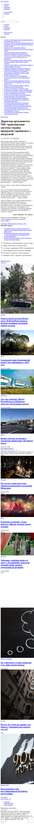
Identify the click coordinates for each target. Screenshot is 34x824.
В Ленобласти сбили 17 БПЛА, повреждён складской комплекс (16, 86)
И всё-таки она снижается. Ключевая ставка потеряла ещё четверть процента (17, 106)
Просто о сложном (6, 659)
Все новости (4, 117)
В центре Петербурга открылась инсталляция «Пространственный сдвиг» (16, 103)
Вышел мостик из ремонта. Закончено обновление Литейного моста (16, 53)
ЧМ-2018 (16, 138)
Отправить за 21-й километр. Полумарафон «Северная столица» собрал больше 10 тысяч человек (16, 73)
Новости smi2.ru (5, 261)
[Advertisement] (17, 590)
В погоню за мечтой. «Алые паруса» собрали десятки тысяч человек (16, 524)
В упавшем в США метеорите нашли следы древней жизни (17, 244)
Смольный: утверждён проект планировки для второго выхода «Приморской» (18, 89)
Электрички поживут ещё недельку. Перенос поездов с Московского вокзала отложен (18, 62)
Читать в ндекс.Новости (10, 223)
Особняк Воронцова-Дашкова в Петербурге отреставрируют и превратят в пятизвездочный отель (16, 99)
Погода (3, 314)
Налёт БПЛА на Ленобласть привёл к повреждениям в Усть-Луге (18, 65)
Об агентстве (8, 12)
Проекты (7, 9)
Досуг (2, 518)
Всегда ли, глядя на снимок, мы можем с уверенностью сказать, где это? (16, 726)
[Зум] (6, 821)
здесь (7, 220)
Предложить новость (7, 448)
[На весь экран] (5, 821)
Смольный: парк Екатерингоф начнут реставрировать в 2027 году (18, 40)
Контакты (7, 802)
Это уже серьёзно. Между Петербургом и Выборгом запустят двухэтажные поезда (18, 49)
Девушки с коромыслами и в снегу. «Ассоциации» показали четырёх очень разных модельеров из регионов (15, 563)
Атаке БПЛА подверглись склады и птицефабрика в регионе (17, 110)
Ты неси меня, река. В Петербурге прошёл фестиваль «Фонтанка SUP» (17, 95)
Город (2, 356)
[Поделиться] (3, 821)
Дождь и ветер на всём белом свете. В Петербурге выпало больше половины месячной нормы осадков (18, 44)
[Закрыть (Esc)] (1, 821)
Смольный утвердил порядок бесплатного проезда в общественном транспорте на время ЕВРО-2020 (18, 230)
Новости (6, 4)
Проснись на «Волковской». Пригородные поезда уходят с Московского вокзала (17, 77)
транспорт (4, 395)
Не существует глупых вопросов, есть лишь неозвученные (16, 663)
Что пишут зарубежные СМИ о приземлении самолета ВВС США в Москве (17, 249)
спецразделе (8, 219)
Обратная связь (8, 803)
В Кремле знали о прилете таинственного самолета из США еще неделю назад (16, 256)
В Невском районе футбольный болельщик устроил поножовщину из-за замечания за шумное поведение (17, 235)
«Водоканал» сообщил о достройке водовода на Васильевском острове (18, 92)
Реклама (6, 13)
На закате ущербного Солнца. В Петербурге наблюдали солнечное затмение (17, 69)
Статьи (6, 6)
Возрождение (5, 785)
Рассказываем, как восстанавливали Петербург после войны (14, 791)
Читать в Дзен (22, 223)
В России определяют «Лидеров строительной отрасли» (16, 113)
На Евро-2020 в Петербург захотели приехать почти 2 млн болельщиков (17, 238)
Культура (3, 479)
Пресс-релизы (8, 805)
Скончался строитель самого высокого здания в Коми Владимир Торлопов (15, 254)
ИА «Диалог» (5, 1)
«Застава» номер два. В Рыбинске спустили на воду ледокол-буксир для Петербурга (17, 57)
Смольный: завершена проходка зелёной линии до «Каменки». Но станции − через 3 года (17, 82)
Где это (3, 721)
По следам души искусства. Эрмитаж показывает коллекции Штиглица (16, 485)
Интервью (7, 7)
